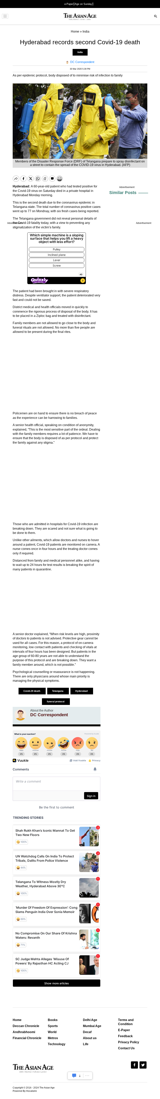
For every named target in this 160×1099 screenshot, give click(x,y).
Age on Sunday (83, 4)
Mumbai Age (92, 1026)
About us (90, 1038)
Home (17, 1020)
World (52, 1032)
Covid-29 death (32, 691)
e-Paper (68, 4)
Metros (53, 1038)
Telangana (58, 691)
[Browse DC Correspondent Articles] (20, 715)
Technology (56, 1044)
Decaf (87, 1032)
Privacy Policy (128, 1042)
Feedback (125, 1036)
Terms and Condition (126, 1022)
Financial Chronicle (27, 1038)
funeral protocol (56, 701)
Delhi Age (90, 1020)
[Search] (155, 17)
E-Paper (124, 1030)
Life (85, 1044)
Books (53, 1020)
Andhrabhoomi (24, 1032)
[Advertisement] (56, 372)
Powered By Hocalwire (25, 1091)
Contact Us (126, 1048)
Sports (53, 1026)
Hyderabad (81, 691)
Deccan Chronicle (26, 1026)
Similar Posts (122, 192)
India (80, 52)
